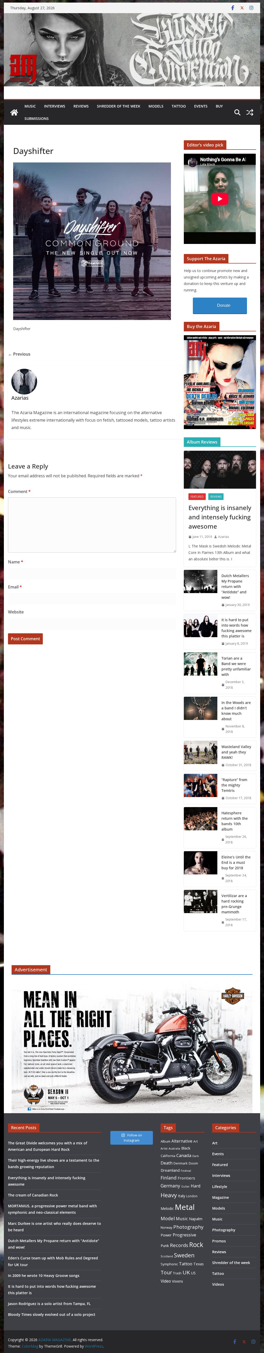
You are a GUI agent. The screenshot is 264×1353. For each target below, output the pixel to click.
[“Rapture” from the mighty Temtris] (200, 789)
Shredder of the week (118, 106)
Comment (19, 491)
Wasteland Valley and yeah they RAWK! (236, 752)
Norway (166, 1227)
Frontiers (186, 1177)
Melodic (167, 1208)
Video (166, 1281)
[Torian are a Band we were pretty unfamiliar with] (200, 672)
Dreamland (170, 1170)
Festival (186, 1170)
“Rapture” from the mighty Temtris (234, 785)
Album (165, 1141)
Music (30, 106)
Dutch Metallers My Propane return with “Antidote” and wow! (235, 586)
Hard (196, 1186)
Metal (185, 1207)
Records (179, 1245)
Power (166, 1234)
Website (16, 612)
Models (155, 106)
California (168, 1155)
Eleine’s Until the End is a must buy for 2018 (236, 862)
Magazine (220, 1197)
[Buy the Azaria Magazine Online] (220, 338)
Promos (219, 1241)
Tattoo (179, 106)
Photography (188, 1227)
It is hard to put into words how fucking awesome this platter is (236, 627)
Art (195, 1141)
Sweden (184, 1255)
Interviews (54, 106)
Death (166, 1163)
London (191, 1196)
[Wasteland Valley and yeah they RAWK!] (200, 756)
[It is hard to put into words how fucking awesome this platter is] (200, 632)
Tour (166, 1272)
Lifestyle (219, 1186)
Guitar (185, 1186)
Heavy (169, 1195)
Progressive (184, 1235)
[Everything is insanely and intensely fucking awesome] (220, 470)
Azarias (223, 537)
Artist (164, 1148)
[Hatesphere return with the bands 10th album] (200, 827)
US (193, 1272)
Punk (165, 1245)
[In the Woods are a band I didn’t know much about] (200, 717)
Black (185, 1148)
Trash (177, 1273)
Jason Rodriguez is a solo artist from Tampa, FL (49, 1303)
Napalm (195, 1218)
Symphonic (169, 1264)
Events (201, 106)
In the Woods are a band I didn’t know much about (236, 710)
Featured (197, 496)
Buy (219, 106)
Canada (183, 1155)
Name (15, 562)
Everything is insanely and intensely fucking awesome (219, 516)
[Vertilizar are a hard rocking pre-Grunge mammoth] (200, 910)
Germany (170, 1186)
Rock (196, 1244)
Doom (193, 1163)
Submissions (36, 118)
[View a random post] (250, 112)
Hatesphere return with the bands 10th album (234, 821)
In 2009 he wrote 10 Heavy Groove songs (43, 1275)
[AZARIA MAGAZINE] (132, 17)
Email (15, 587)
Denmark (181, 1163)
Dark (195, 1156)
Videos (218, 1284)
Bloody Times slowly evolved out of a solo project (51, 1314)
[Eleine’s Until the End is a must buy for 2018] (200, 869)
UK (186, 1272)
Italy (181, 1195)
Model (168, 1218)
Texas (198, 1263)
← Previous (19, 354)
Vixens (177, 1281)
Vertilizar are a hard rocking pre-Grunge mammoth (234, 903)
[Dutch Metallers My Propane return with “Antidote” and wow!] (200, 590)
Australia (174, 1148)
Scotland (167, 1256)
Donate (223, 305)
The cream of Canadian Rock (33, 1195)
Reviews (81, 106)
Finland (169, 1178)
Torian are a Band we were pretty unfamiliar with (236, 666)
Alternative (181, 1141)
